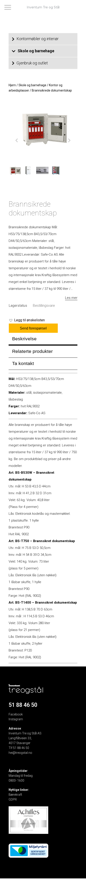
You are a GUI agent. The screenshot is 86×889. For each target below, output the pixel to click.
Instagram (16, 719)
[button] (27, 320)
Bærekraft (15, 794)
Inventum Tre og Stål (43, 7)
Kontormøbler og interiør (38, 38)
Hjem (12, 85)
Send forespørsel (33, 328)
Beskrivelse (24, 338)
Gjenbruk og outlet (32, 63)
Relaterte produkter (32, 351)
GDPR (13, 799)
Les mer (71, 298)
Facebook (16, 714)
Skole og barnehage (36, 51)
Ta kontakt (23, 363)
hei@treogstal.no (20, 752)
